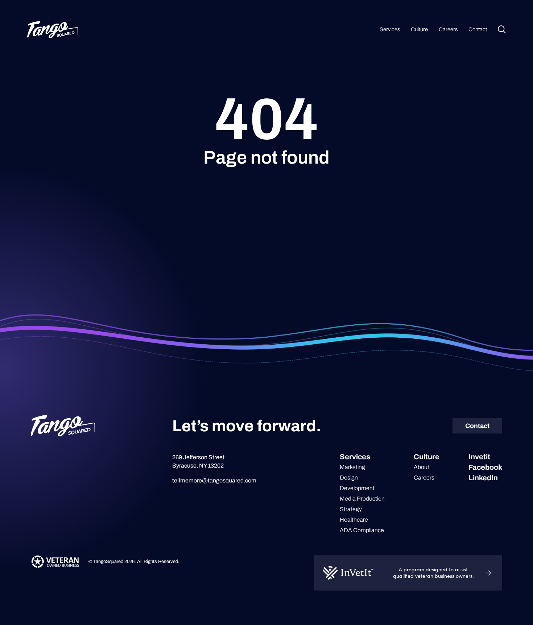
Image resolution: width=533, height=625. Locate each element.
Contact (477, 29)
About (421, 467)
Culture (419, 29)
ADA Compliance (362, 530)
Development (357, 488)
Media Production (362, 499)
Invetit (479, 457)
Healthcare (354, 520)
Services (390, 29)
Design (349, 477)
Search (502, 29)
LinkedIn (483, 478)
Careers (448, 29)
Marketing (352, 467)
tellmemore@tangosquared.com (214, 480)
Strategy (351, 509)
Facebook (485, 467)
